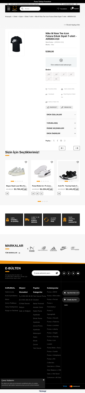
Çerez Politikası (10, 303)
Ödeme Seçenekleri (55, 128)
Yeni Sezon (37, 348)
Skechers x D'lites (53, 366)
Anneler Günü (38, 307)
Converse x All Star (54, 377)
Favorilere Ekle (26, 162)
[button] (12, 181)
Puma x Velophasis (54, 355)
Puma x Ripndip (52, 336)
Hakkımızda (9, 292)
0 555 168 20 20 (26, 300)
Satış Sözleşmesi (11, 307)
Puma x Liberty (52, 329)
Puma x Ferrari (52, 299)
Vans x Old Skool (53, 374)
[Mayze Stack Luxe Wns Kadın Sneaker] (16, 171)
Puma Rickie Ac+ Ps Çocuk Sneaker (42, 186)
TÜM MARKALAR (11, 253)
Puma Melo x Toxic (54, 348)
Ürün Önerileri (53, 133)
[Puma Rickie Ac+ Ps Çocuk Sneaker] (42, 171)
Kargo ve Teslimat (11, 310)
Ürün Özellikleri (54, 114)
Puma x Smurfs (52, 318)
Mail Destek (25, 303)
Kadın (35, 337)
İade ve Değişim (25, 311)
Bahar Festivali (38, 303)
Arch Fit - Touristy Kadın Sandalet (68, 186)
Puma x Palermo (53, 322)
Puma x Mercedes (53, 296)
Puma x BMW (52, 292)
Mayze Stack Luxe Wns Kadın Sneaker (16, 186)
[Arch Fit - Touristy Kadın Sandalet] (68, 171)
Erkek (35, 341)
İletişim (21, 307)
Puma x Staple (52, 333)
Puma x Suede (52, 351)
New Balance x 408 (54, 370)
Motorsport (37, 333)
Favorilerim (63, 9)
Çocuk (35, 344)
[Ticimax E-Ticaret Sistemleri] (42, 391)
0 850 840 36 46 (27, 296)
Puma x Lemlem (53, 325)
